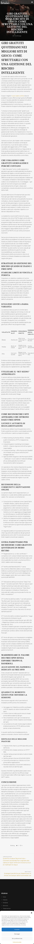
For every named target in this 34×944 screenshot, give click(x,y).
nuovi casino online (17, 96)
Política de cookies (17, 942)
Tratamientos (6, 908)
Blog (17, 9)
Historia (5, 900)
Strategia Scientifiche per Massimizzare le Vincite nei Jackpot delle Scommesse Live (17, 873)
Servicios (5, 905)
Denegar (17, 934)
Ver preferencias (17, 938)
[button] (31, 913)
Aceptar (17, 929)
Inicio (4, 897)
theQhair (5, 902)
